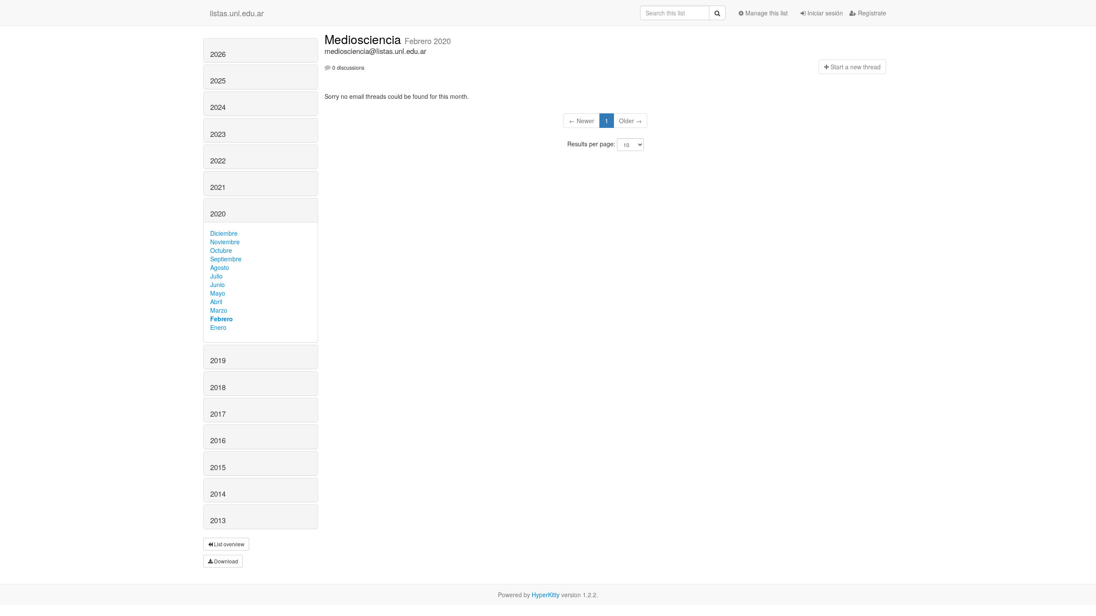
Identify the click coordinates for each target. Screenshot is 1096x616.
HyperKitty (546, 594)
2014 (218, 494)
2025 (218, 80)
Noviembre (225, 241)
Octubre (221, 250)
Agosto (219, 267)
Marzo (218, 310)
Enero (218, 327)
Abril (216, 301)
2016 (218, 440)
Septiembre (225, 259)
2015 (218, 467)
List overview (228, 544)
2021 (218, 187)
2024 (218, 107)
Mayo (217, 293)
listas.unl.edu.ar (237, 12)
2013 (218, 520)
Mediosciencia (365, 38)
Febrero (221, 318)
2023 (218, 134)
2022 (218, 160)
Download (225, 561)
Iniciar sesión (824, 13)
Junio (217, 284)
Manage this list (766, 13)
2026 (218, 54)
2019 (218, 360)
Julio (216, 276)
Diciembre (224, 233)
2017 (218, 414)
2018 (218, 387)
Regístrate (871, 13)
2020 (218, 213)
